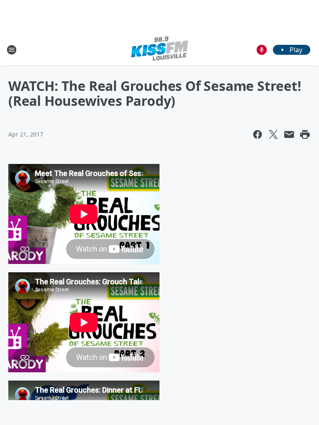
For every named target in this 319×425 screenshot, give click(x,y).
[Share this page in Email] (289, 134)
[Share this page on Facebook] (257, 134)
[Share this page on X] (273, 134)
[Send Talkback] (262, 50)
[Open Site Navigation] (12, 50)
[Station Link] (159, 49)
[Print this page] (305, 134)
